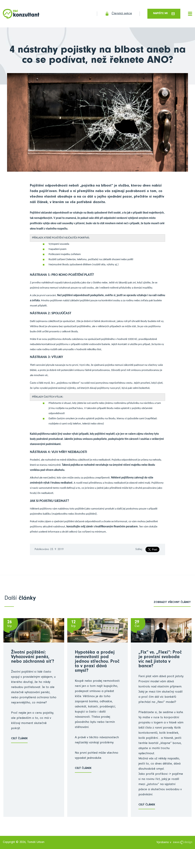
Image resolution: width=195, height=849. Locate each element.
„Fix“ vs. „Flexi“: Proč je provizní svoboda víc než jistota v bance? (160, 660)
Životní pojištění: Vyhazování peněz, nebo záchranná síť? (32, 657)
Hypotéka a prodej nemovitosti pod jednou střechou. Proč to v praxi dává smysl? (97, 662)
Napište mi (160, 13)
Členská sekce (122, 13)
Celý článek (19, 738)
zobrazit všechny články (172, 602)
